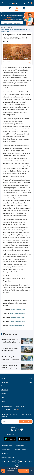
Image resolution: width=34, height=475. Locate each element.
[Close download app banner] (31, 471)
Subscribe (25, 421)
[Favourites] (28, 3)
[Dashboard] (31, 3)
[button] (13, 2)
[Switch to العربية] (24, 3)
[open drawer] (2, 3)
